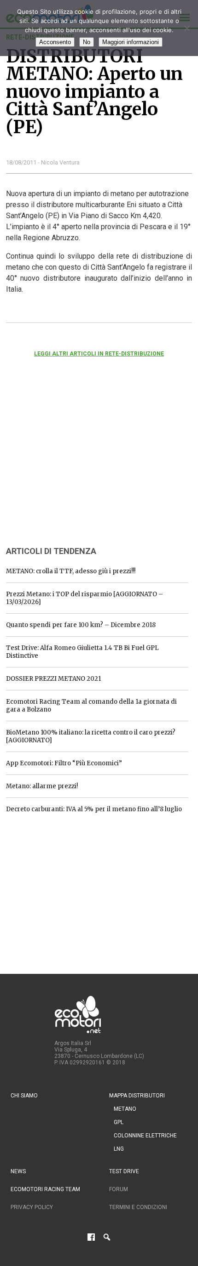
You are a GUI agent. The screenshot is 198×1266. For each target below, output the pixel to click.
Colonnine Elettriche (145, 1135)
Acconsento (55, 42)
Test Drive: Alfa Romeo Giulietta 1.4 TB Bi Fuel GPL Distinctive (82, 652)
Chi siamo (24, 1095)
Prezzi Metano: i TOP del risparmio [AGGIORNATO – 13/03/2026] (84, 598)
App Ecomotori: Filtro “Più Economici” (64, 763)
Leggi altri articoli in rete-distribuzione (99, 353)
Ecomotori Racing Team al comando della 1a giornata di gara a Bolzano (91, 705)
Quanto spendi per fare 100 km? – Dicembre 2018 (81, 625)
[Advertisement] (75, 464)
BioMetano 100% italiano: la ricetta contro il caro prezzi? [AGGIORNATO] (90, 736)
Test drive (124, 1171)
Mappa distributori (137, 1095)
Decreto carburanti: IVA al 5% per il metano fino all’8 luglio (94, 809)
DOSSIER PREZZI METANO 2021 (53, 679)
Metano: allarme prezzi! (42, 786)
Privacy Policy (32, 1207)
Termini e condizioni (138, 1207)
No (86, 42)
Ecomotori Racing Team (45, 1189)
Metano (125, 1109)
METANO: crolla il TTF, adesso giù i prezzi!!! (70, 571)
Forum (118, 1189)
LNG (119, 1149)
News (18, 1171)
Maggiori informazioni (130, 42)
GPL (118, 1122)
